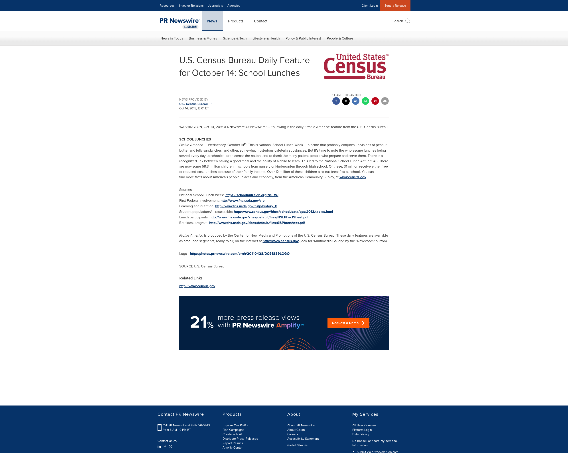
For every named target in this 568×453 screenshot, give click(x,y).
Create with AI (232, 434)
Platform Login (362, 429)
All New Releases (364, 425)
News (212, 21)
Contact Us (166, 441)
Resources (167, 5)
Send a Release (395, 5)
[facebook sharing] (336, 101)
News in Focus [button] (171, 38)
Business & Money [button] (203, 38)
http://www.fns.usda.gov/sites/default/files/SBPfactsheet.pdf (257, 222)
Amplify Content (233, 447)
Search (397, 20)
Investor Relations (191, 5)
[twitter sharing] (346, 101)
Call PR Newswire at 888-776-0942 (186, 425)
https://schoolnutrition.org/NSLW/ (251, 195)
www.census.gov (352, 177)
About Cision (296, 429)
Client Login (370, 5)
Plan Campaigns (233, 429)
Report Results (233, 443)
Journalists (215, 5)
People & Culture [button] (340, 38)
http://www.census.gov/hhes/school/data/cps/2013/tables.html (283, 211)
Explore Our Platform (237, 425)
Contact (260, 21)
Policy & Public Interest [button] (303, 38)
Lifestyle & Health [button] (266, 38)
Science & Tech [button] (235, 38)
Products (235, 21)
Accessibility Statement (303, 438)
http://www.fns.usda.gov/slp (242, 200)
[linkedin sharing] (355, 101)
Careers (292, 434)
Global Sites (295, 445)
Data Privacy (360, 434)
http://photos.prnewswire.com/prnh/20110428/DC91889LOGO (240, 253)
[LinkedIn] (160, 446)
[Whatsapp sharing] (365, 101)
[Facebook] (165, 446)
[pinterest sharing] (375, 101)
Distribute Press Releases (240, 438)
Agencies (233, 5)
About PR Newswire (301, 425)
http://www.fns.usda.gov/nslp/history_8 (246, 206)
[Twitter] (170, 446)
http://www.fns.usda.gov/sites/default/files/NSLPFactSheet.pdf (258, 217)
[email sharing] (385, 101)
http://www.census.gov (281, 240)
